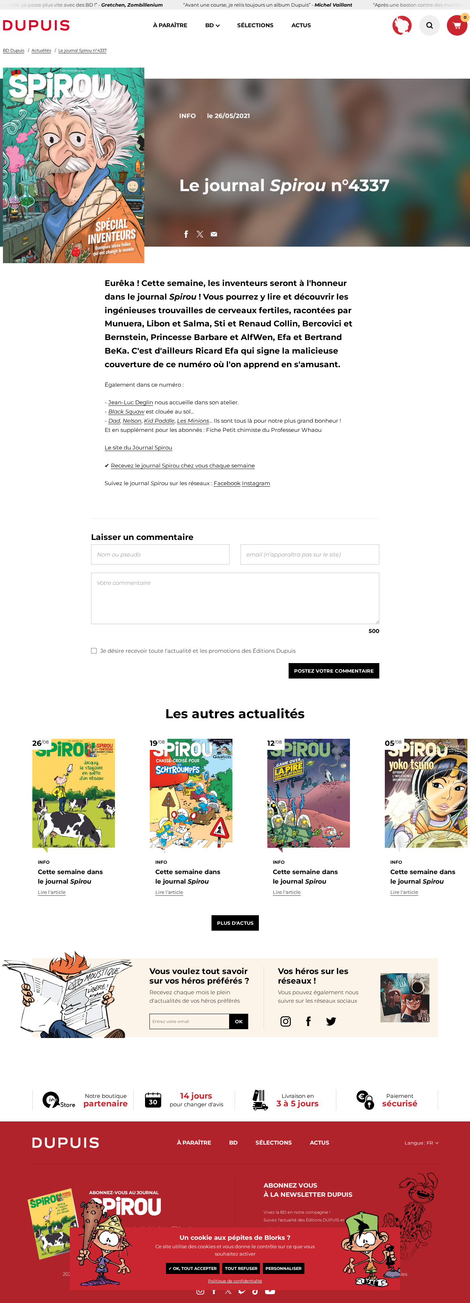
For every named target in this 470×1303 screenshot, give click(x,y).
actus (301, 25)
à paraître (170, 25)
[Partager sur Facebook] (186, 234)
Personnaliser (283, 1268)
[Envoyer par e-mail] (214, 234)
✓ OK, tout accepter (193, 1268)
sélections (255, 25)
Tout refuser (241, 1268)
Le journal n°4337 (82, 50)
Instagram (256, 483)
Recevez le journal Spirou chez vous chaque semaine (183, 465)
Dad (114, 420)
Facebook (227, 483)
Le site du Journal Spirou (138, 447)
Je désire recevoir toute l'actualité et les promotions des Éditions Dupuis (198, 650)
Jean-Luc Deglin (130, 402)
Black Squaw (126, 411)
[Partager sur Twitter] (200, 234)
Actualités (41, 50)
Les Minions (193, 420)
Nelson (132, 420)
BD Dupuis (13, 50)
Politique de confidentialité (235, 1281)
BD (209, 25)
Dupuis (38, 25)
